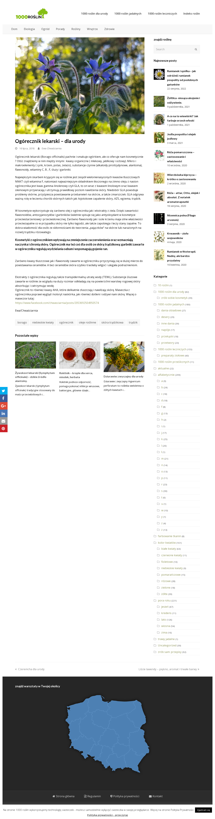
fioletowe (167, 562)
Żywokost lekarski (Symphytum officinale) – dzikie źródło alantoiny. (35, 376)
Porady (60, 29)
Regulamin (94, 796)
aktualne (163, 368)
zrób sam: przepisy (170, 652)
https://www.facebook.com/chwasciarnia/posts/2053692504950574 (57, 303)
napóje (165, 330)
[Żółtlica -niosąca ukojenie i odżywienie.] (159, 101)
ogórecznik (66, 322)
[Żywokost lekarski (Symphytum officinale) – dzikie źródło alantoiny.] (35, 355)
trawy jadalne (166, 639)
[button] (4, 391)
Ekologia (29, 29)
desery (165, 317)
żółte (164, 594)
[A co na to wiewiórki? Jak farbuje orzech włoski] (159, 119)
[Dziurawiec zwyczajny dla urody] (124, 357)
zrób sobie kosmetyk (174, 298)
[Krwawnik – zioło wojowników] (159, 236)
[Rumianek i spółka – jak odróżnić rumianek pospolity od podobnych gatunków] (159, 74)
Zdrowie (109, 29)
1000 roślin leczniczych (172, 349)
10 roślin (163, 285)
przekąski (167, 336)
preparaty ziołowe (172, 355)
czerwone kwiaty (171, 555)
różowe (166, 581)
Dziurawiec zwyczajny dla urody (123, 376)
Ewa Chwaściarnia (51, 148)
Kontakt (158, 796)
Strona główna (65, 796)
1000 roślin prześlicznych (173, 362)
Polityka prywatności (126, 796)
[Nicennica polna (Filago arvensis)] (159, 218)
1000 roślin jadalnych (171, 304)
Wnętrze (92, 29)
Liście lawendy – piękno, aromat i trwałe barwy (168, 669)
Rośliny (75, 29)
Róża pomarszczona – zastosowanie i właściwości (180, 156)
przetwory (167, 343)
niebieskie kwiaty (43, 322)
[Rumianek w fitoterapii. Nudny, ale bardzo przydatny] (159, 254)
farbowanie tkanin (169, 536)
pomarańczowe (171, 575)
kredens (166, 613)
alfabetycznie (166, 375)
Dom (14, 29)
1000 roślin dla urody (171, 292)
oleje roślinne (87, 322)
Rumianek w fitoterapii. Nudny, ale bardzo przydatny (181, 256)
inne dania (167, 323)
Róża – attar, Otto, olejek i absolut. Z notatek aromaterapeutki (183, 197)
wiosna (165, 626)
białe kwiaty (168, 549)
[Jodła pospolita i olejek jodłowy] (159, 137)
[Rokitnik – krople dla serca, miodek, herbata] (79, 355)
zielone (165, 587)
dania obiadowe (171, 310)
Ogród (45, 29)
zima (164, 632)
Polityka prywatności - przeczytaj (107, 815)
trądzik (133, 322)
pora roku (164, 600)
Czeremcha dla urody (31, 669)
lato (163, 619)
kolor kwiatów (167, 542)
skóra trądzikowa (112, 322)
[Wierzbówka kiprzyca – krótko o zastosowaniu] (159, 178)
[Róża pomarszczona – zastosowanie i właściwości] (159, 155)
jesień (165, 607)
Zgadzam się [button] (203, 809)
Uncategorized (167, 645)
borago (22, 322)
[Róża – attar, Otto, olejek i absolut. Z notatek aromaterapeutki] (159, 196)
